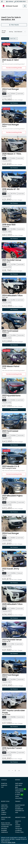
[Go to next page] (19, 770)
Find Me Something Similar (14, 68)
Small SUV (4, 785)
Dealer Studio (11, 842)
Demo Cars (4, 807)
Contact (17, 825)
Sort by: (11, 31)
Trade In (3, 812)
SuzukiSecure (19, 809)
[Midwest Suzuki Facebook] (2, 1)
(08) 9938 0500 (21, 1)
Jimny (17, 796)
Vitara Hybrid (19, 791)
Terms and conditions (18, 829)
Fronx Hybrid (19, 789)
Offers (3, 810)
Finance (3, 814)
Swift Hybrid (18, 783)
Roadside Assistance (4, 831)
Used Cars (4, 805)
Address (10, 1)
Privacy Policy (19, 832)
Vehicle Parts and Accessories (6, 826)
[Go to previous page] (9, 770)
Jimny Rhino (18, 798)
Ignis (16, 787)
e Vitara (17, 794)
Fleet (16, 823)
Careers (17, 827)
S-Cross (17, 793)
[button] (25, 6)
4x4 (2, 787)
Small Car (4, 783)
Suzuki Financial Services (19, 806)
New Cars (4, 809)
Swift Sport (18, 785)
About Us (18, 821)
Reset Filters (5, 38)
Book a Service (5, 823)
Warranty (4, 828)
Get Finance (14, 103)
